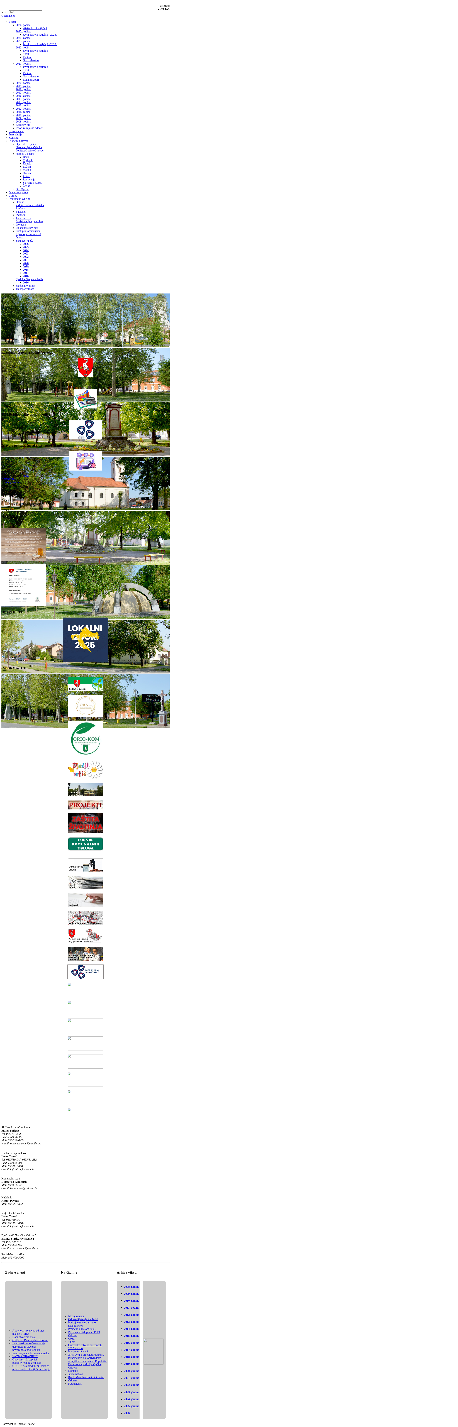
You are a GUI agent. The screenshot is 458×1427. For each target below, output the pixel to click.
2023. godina (131, 1392)
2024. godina (131, 1399)
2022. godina (131, 1384)
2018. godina (131, 1356)
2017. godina (131, 1349)
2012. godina (131, 1314)
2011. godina (131, 1307)
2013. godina (131, 1321)
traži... (4, 12)
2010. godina (131, 1300)
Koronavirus (8, 478)
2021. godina (131, 1377)
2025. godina (131, 1406)
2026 (127, 1412)
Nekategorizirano (11, 482)
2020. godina (131, 1370)
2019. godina (131, 1363)
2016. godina (131, 1342)
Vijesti (25, 475)
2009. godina (131, 1293)
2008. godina (131, 1286)
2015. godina (131, 1335)
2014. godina (131, 1328)
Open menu (8, 15)
